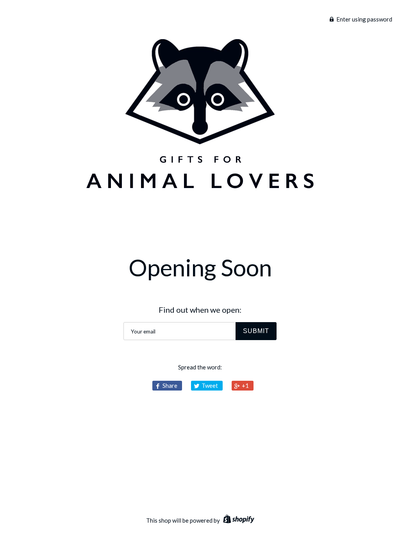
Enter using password (363, 19)
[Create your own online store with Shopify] (237, 520)
